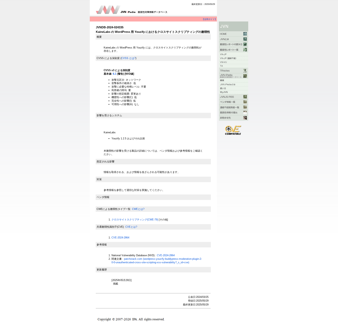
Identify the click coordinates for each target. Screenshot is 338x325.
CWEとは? (138, 209)
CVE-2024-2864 (120, 237)
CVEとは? (131, 226)
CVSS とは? (128, 58)
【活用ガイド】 (209, 19)
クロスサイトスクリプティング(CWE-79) (134, 219)
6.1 (114, 73)
